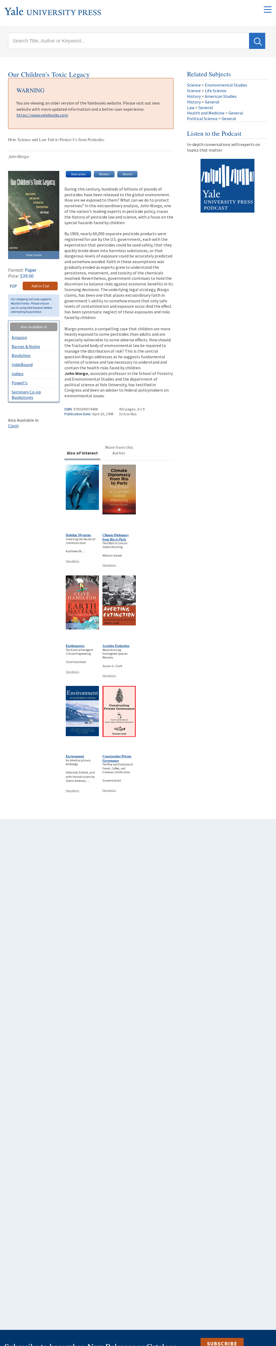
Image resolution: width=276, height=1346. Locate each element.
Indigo (17, 373)
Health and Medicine (206, 113)
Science (194, 85)
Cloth (13, 425)
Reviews (104, 174)
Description (78, 174)
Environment (75, 756)
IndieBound (22, 364)
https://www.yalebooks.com (42, 115)
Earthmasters (75, 645)
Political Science (202, 118)
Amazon (19, 337)
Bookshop (21, 355)
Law (190, 107)
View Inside (34, 255)
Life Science (215, 90)
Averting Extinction (115, 645)
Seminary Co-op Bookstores (26, 394)
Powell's (19, 382)
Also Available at (33, 326)
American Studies (221, 96)
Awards (127, 174)
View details (72, 561)
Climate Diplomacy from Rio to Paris (115, 537)
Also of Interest (82, 453)
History (194, 96)
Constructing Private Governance (116, 758)
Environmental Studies (226, 85)
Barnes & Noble (26, 346)
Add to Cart (40, 285)
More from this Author (119, 450)
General (212, 102)
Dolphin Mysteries (78, 535)
